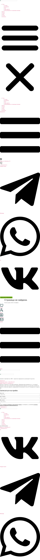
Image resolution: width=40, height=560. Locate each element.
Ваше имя (2, 393)
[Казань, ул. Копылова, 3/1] (1, 159)
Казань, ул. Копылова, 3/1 (5, 161)
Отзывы (5, 5)
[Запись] (1, 320)
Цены (3, 14)
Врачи (3, 11)
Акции (3, 13)
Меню (1, 368)
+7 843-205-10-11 (3, 165)
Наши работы (7, 9)
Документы (6, 6)
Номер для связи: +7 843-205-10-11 (7, 381)
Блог (5, 8)
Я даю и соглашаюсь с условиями (19, 405)
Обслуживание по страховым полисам (12, 10)
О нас (3, 4)
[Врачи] (1, 311)
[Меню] (20, 367)
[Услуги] (1, 306)
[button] (20, 57)
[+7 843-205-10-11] (1, 163)
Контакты (4, 16)
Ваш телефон (2, 396)
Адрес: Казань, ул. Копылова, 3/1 (6, 383)
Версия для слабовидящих (6, 297)
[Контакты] (1, 316)
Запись (1, 321)
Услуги (3, 15)
